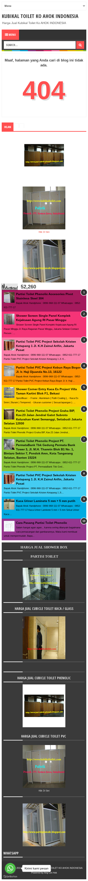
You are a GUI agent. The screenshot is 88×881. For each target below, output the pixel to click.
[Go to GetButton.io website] (10, 876)
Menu (12, 35)
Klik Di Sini (44, 232)
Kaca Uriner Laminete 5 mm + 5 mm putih (45, 501)
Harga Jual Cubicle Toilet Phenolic (44, 678)
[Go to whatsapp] (10, 868)
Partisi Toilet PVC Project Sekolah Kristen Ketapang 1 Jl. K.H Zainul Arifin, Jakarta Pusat (46, 346)
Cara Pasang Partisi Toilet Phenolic (41, 522)
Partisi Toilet (44, 556)
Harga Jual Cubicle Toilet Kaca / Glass (44, 608)
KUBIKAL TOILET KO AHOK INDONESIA (40, 15)
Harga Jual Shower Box (44, 547)
